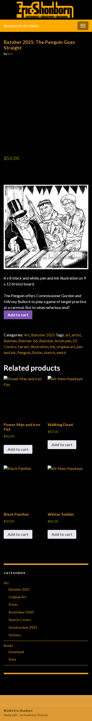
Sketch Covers (20, 620)
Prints (13, 604)
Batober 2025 (43, 334)
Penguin (24, 352)
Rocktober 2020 (21, 612)
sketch (49, 352)
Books (8, 645)
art (68, 334)
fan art (23, 346)
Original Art (17, 597)
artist (76, 334)
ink (52, 346)
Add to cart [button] (18, 449)
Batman (10, 340)
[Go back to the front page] (46, 10)
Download (16, 652)
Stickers (15, 635)
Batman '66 (28, 340)
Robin (37, 352)
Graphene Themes (35, 715)
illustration (39, 346)
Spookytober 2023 (23, 627)
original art (66, 346)
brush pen (63, 340)
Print (12, 659)
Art (27, 334)
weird (61, 352)
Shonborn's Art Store (21, 25)
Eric (10, 54)
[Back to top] (81, 710)
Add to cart (18, 314)
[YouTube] (47, 699)
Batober (46, 340)
